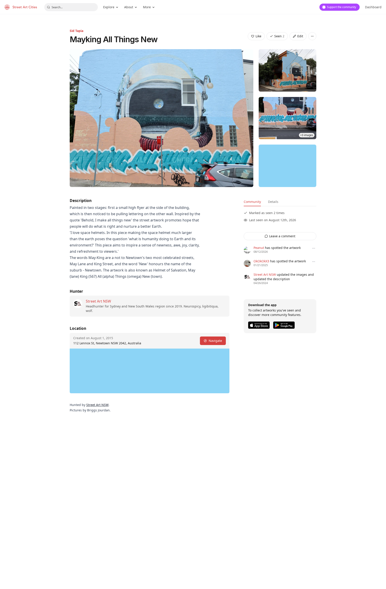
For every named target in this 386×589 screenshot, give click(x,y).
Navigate (215, 341)
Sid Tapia (76, 31)
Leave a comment (282, 236)
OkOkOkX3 (261, 261)
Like (258, 36)
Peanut (259, 248)
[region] (287, 166)
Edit (300, 36)
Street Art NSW (98, 301)
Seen (279, 36)
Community (252, 202)
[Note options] (313, 248)
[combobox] (71, 7)
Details (273, 202)
